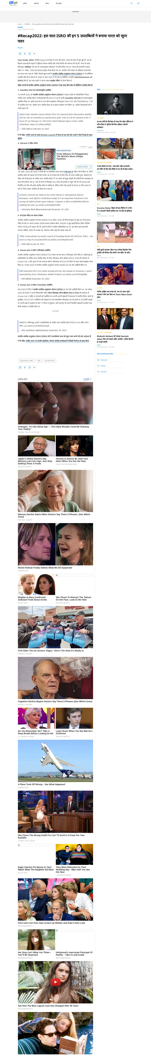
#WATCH (23, 322)
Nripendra (100, 130)
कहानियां (36, 3)
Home (20, 24)
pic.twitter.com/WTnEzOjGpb (37, 325)
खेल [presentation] (98, 246)
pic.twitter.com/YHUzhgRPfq (75, 274)
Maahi (20, 47)
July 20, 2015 (38, 244)
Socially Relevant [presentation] (104, 162)
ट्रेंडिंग (25, 3)
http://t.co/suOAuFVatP (37, 239)
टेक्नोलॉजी (27, 24)
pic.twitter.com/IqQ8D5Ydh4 (48, 205)
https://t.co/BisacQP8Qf (40, 124)
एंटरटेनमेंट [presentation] (99, 288)
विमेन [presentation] (98, 204)
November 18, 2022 (60, 209)
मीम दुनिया (59, 3)
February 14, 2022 (41, 128)
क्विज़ (47, 3)
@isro (68, 201)
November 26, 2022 (40, 278)
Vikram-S (68, 171)
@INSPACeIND (79, 201)
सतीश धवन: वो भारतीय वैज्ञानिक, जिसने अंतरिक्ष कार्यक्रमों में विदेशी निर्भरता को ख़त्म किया (57, 340)
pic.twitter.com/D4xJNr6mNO (60, 239)
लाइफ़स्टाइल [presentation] (100, 118)
